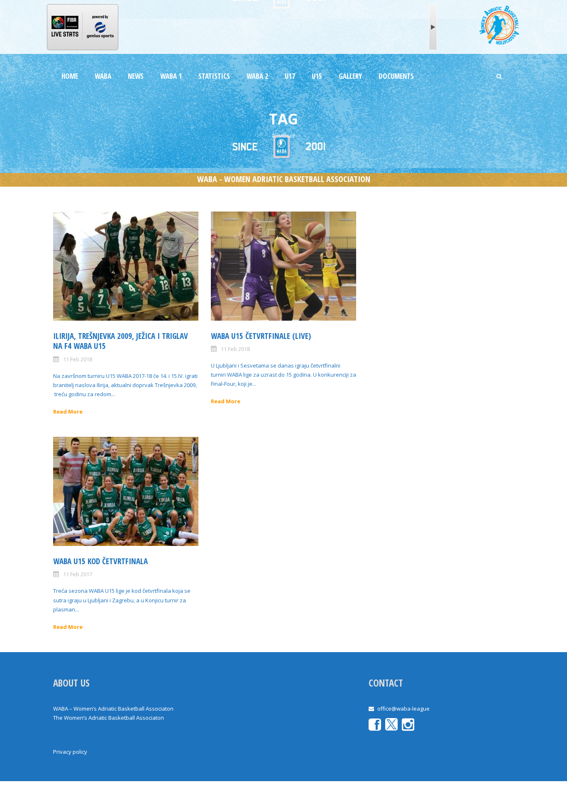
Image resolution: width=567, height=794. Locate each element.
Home (69, 76)
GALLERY (350, 76)
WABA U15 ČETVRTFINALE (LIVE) (261, 336)
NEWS (136, 76)
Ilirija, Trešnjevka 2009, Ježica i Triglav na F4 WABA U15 (120, 341)
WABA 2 (257, 76)
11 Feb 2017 (77, 574)
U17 (290, 76)
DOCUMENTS (396, 76)
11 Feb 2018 (77, 359)
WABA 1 (171, 76)
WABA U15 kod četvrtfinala (100, 561)
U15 (317, 76)
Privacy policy (70, 751)
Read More (68, 411)
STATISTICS (214, 76)
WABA (103, 76)
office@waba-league (403, 708)
